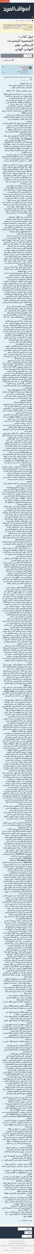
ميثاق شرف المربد (24, 27)
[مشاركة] (3, 72)
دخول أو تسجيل (5, 1)
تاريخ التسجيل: (25, 71)
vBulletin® (17, 1243)
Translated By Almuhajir (17, 1248)
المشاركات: (25, 73)
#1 (2, 76)
